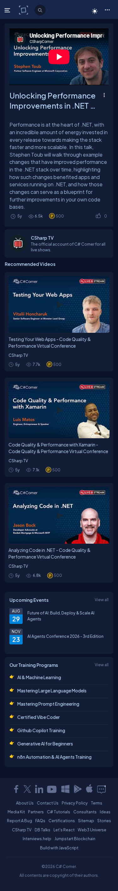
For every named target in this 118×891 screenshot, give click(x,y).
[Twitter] (27, 789)
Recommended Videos (30, 264)
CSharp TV (18, 355)
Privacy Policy (75, 802)
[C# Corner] (24, 9)
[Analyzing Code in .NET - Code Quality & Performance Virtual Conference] (59, 515)
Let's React (64, 829)
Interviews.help (37, 838)
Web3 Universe (92, 829)
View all (102, 599)
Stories (104, 820)
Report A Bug (19, 820)
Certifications (61, 820)
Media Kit (16, 811)
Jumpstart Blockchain (74, 838)
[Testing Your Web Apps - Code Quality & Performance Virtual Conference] (59, 304)
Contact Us (48, 802)
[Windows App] (65, 789)
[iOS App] (89, 789)
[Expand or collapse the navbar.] (8, 10)
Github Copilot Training (41, 730)
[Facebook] (16, 789)
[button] (107, 9)
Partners (36, 811)
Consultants (85, 811)
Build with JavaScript (59, 847)
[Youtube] (52, 789)
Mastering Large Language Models (52, 690)
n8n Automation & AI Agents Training (54, 757)
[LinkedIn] (39, 789)
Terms (96, 802)
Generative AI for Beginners (45, 743)
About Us (25, 802)
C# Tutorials (58, 811)
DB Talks (42, 829)
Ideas (105, 811)
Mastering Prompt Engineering (48, 704)
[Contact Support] (101, 789)
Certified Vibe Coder (38, 717)
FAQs (40, 820)
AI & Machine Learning (39, 677)
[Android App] (77, 789)
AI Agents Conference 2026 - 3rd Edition (65, 636)
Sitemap (86, 820)
